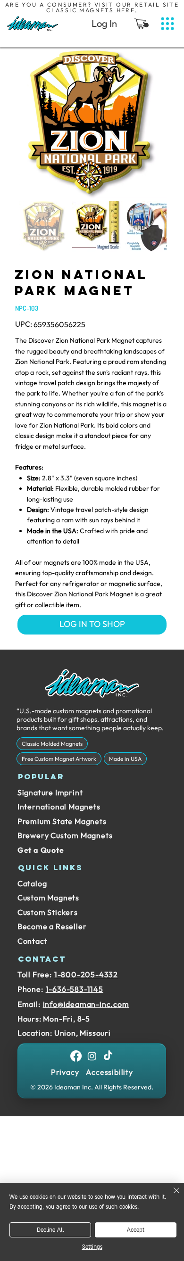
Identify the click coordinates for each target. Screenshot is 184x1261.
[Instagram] (92, 1056)
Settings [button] (92, 1247)
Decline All (50, 1230)
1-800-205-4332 (86, 974)
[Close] (170, 1196)
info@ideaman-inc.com (86, 1004)
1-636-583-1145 (74, 989)
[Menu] (167, 24)
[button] (141, 23)
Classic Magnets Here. (91, 10)
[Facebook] (76, 1056)
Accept (135, 1230)
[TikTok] (108, 1056)
